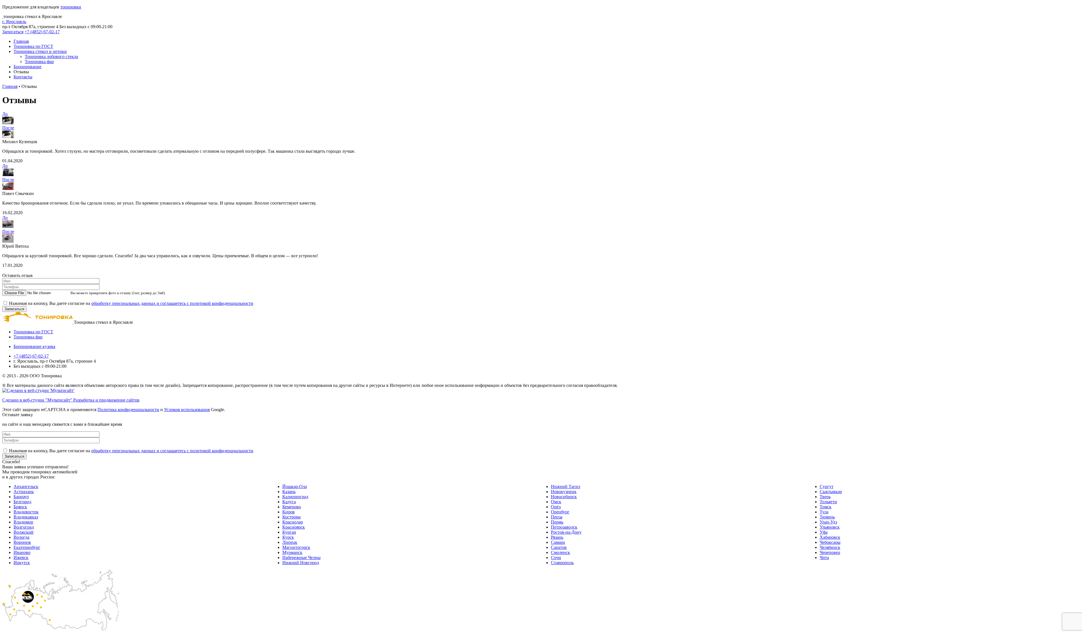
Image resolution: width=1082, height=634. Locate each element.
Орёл (556, 506)
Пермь (557, 522)
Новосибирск (564, 496)
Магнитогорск (296, 547)
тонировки (70, 7)
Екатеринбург (27, 547)
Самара (558, 542)
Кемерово (291, 506)
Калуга (289, 501)
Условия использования (187, 409)
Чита (824, 557)
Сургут (826, 486)
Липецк (289, 542)
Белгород (22, 501)
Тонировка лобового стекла (51, 56)
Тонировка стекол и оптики (40, 51)
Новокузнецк (564, 491)
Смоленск (560, 552)
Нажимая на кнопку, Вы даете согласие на (131, 303)
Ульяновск (830, 527)
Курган (289, 532)
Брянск (20, 506)
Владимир (23, 522)
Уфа (824, 532)
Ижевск (21, 557)
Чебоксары (830, 542)
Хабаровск (830, 537)
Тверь (825, 496)
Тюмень (827, 517)
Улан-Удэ (828, 522)
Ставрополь (562, 562)
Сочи (556, 557)
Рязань (557, 537)
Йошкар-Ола (294, 486)
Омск (556, 501)
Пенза (556, 517)
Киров (288, 511)
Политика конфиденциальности (128, 409)
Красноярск (293, 527)
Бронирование (27, 66)
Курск (288, 537)
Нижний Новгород (300, 562)
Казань (289, 491)
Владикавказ (26, 517)
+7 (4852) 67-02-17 (42, 31)
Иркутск (22, 562)
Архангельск (26, 486)
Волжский (24, 532)
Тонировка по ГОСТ (33, 46)
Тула (824, 511)
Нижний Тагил (565, 486)
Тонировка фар (39, 61)
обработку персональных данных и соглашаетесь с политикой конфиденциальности (172, 303)
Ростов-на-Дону (566, 532)
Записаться (12, 31)
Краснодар (292, 522)
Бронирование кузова (34, 346)
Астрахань (24, 491)
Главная (21, 41)
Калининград (295, 496)
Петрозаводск (564, 527)
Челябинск (830, 547)
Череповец (830, 552)
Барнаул (21, 496)
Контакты (23, 76)
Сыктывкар (831, 491)
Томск (826, 506)
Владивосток (26, 511)
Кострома (291, 517)
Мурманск (292, 552)
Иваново (22, 552)
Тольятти (828, 501)
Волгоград (24, 527)
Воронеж (22, 542)
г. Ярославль (14, 21)
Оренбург (560, 511)
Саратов (559, 547)
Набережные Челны (301, 557)
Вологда (21, 537)
